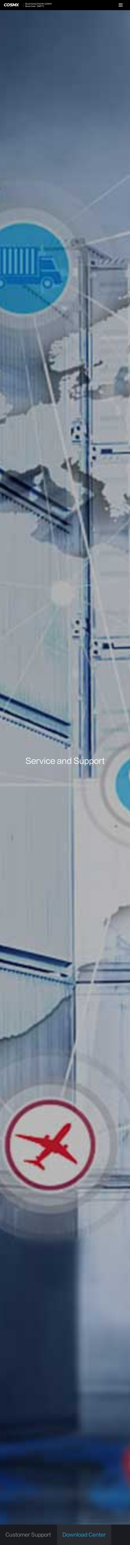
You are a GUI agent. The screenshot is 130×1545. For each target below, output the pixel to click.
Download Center (84, 1535)
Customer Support (28, 1535)
